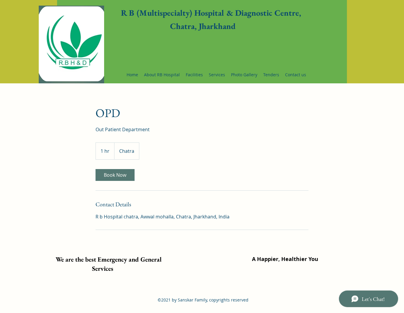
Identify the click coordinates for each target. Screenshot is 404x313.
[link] (115, 175)
